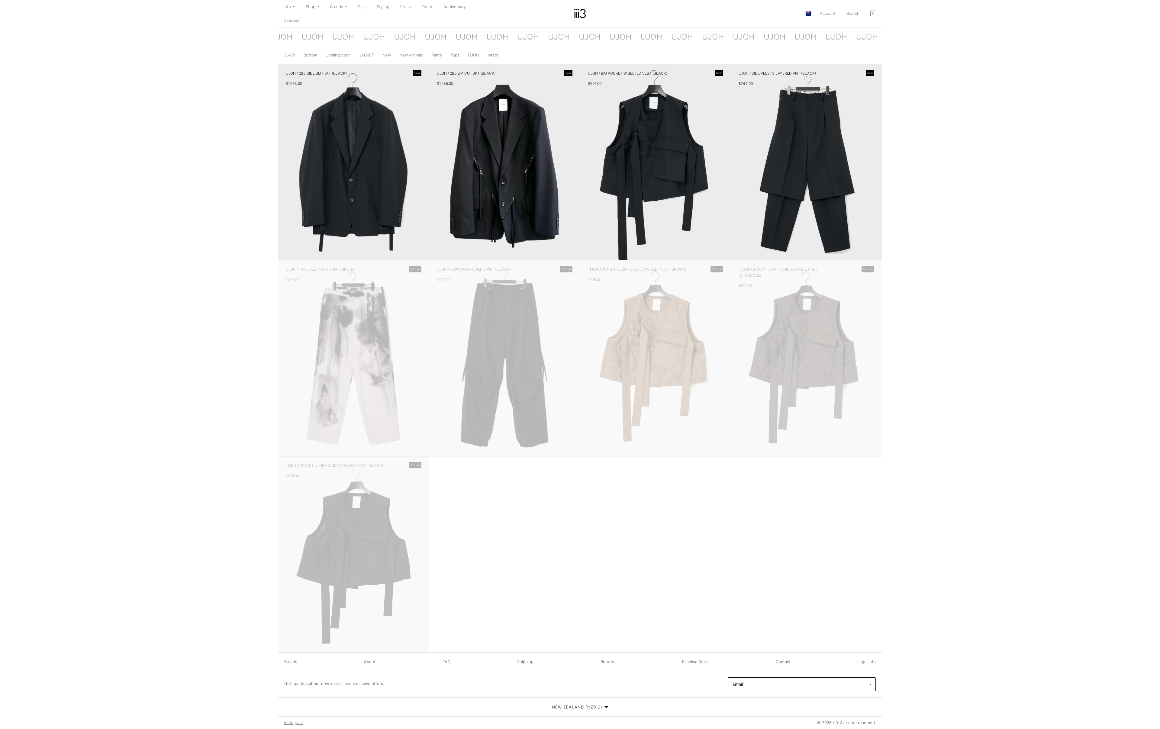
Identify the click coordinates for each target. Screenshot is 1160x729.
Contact (783, 661)
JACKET (366, 55)
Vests (493, 55)
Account (828, 13)
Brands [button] (336, 6)
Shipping (525, 661)
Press (405, 6)
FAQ (446, 661)
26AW (289, 55)
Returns (608, 661)
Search (852, 13)
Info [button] (287, 6)
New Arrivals (411, 55)
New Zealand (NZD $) (577, 707)
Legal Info (866, 661)
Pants (436, 55)
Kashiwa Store (695, 661)
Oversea (291, 20)
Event (427, 6)
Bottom (310, 55)
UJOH (473, 55)
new (386, 55)
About (369, 661)
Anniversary (454, 6)
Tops (454, 55)
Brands (290, 661)
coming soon (338, 55)
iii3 (835, 722)
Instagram (293, 722)
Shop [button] (310, 6)
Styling (383, 6)
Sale (362, 6)
